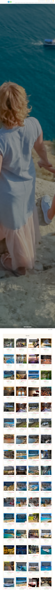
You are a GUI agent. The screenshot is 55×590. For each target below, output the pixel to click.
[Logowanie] (53, 1)
